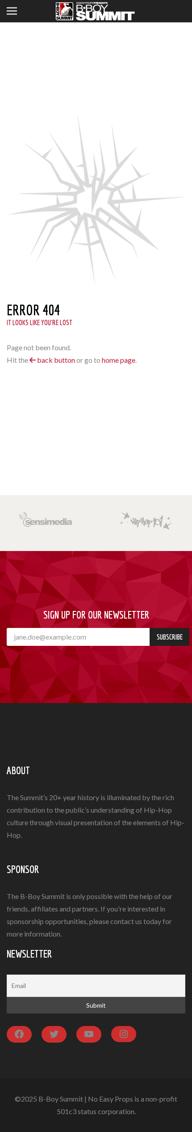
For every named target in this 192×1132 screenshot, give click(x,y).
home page (118, 360)
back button (55, 360)
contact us (126, 921)
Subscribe (170, 637)
